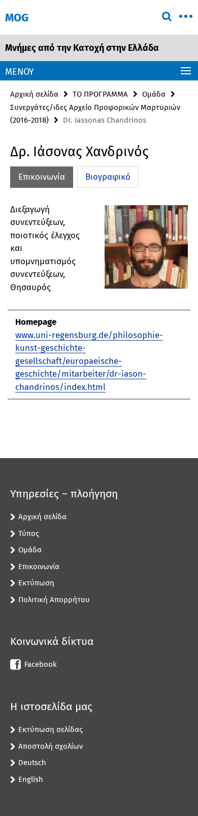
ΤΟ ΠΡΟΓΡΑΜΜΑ (100, 94)
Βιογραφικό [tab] (107, 177)
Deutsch (32, 762)
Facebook (40, 664)
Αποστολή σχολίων (50, 746)
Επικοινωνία (38, 566)
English (30, 779)
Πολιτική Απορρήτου (54, 599)
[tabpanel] (99, 301)
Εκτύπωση (36, 582)
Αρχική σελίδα (34, 94)
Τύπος (28, 533)
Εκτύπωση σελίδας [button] (50, 729)
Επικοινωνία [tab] (41, 177)
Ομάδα (154, 94)
